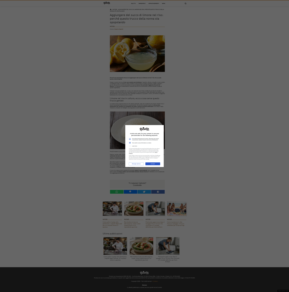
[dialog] (144, 146)
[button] (144, 146)
